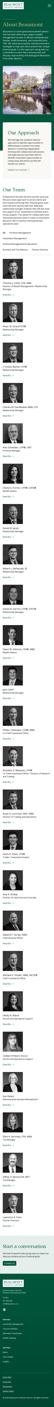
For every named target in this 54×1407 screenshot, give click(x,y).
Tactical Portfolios (10, 1329)
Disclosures (7, 1386)
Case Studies (8, 1357)
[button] (48, 6)
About (5, 1352)
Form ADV (7, 1377)
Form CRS (7, 1382)
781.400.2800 (7, 1301)
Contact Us (9, 1263)
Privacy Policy (8, 1391)
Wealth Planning (9, 1338)
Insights (6, 1361)
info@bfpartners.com (10, 1304)
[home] (14, 5)
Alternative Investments (12, 1333)
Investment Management (13, 1324)
